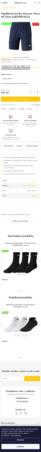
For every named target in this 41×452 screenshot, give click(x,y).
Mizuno (38, 105)
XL (24, 274)
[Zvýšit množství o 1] (37, 92)
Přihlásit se (32, 379)
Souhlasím (20, 446)
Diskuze (19, 146)
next (39, 260)
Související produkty (32, 146)
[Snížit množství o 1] (31, 92)
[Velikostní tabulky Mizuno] (15, 67)
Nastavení (20, 440)
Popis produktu (8, 146)
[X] (21, 413)
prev (1, 260)
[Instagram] (26, 413)
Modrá (34, 196)
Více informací (16, 435)
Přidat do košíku (20, 99)
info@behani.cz (22, 398)
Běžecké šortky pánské (29, 186)
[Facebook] (16, 413)
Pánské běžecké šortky (7, 57)
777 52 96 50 (22, 401)
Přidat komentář (20, 221)
